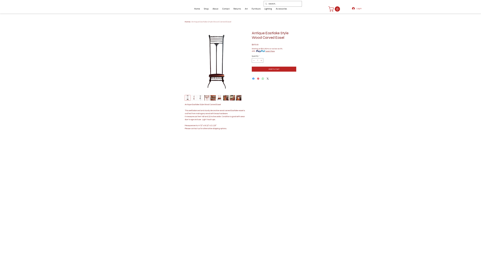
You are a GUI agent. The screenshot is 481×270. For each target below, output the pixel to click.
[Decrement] (253, 60)
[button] (334, 9)
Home (187, 22)
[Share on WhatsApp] (262, 78)
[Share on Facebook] (253, 78)
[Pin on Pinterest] (258, 78)
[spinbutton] (257, 60)
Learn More (270, 51)
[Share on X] (267, 78)
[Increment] (261, 60)
